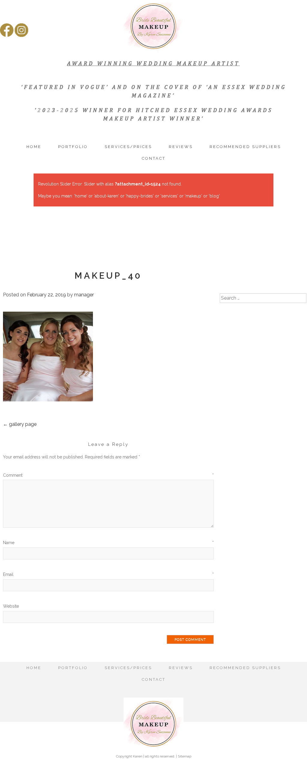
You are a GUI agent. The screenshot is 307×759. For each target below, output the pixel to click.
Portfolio (73, 146)
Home (33, 146)
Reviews (181, 146)
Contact (153, 158)
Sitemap (184, 756)
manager (84, 295)
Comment (108, 475)
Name (108, 542)
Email (108, 574)
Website (11, 606)
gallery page (20, 424)
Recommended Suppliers (245, 146)
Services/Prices (128, 146)
